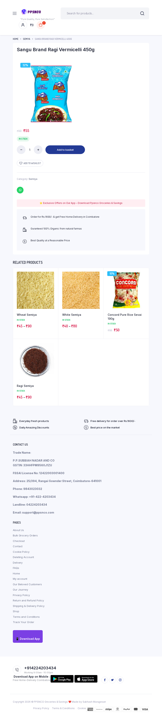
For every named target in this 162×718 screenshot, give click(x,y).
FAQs (16, 567)
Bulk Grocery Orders (25, 535)
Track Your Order (23, 622)
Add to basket (65, 149)
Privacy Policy (21, 595)
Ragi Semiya (25, 385)
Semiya (26, 38)
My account (20, 578)
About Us (18, 530)
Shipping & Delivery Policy (28, 605)
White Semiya (71, 314)
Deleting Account (23, 557)
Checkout (19, 540)
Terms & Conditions (63, 708)
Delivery (18, 562)
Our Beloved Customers (27, 584)
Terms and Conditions (26, 616)
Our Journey (20, 589)
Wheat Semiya (27, 314)
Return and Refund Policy (28, 600)
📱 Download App (28, 638)
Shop (16, 611)
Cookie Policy (21, 551)
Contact (18, 546)
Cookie (82, 708)
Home (15, 38)
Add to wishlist (32, 163)
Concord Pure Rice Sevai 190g (125, 316)
